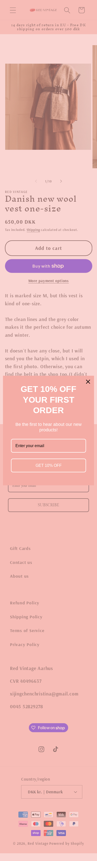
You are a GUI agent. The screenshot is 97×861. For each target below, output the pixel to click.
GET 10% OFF (49, 465)
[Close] (88, 382)
